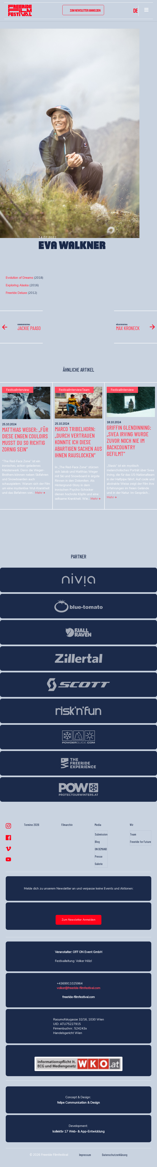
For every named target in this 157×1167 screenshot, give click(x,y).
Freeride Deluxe (16, 293)
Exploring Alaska (17, 285)
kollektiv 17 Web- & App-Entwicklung (79, 1131)
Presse (98, 856)
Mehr (39, 493)
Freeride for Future (140, 841)
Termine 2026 (31, 824)
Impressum (85, 1155)
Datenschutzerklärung (114, 1155)
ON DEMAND (101, 849)
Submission (101, 834)
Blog (97, 841)
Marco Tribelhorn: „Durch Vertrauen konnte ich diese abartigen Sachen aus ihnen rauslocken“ (78, 442)
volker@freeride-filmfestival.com (78, 988)
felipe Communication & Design (78, 1102)
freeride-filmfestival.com (78, 997)
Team (133, 834)
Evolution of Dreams (19, 278)
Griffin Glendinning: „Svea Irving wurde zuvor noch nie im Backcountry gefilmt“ (129, 440)
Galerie (99, 864)
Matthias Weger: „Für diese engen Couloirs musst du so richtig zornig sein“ (25, 439)
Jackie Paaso (29, 328)
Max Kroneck (128, 328)
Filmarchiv (67, 824)
